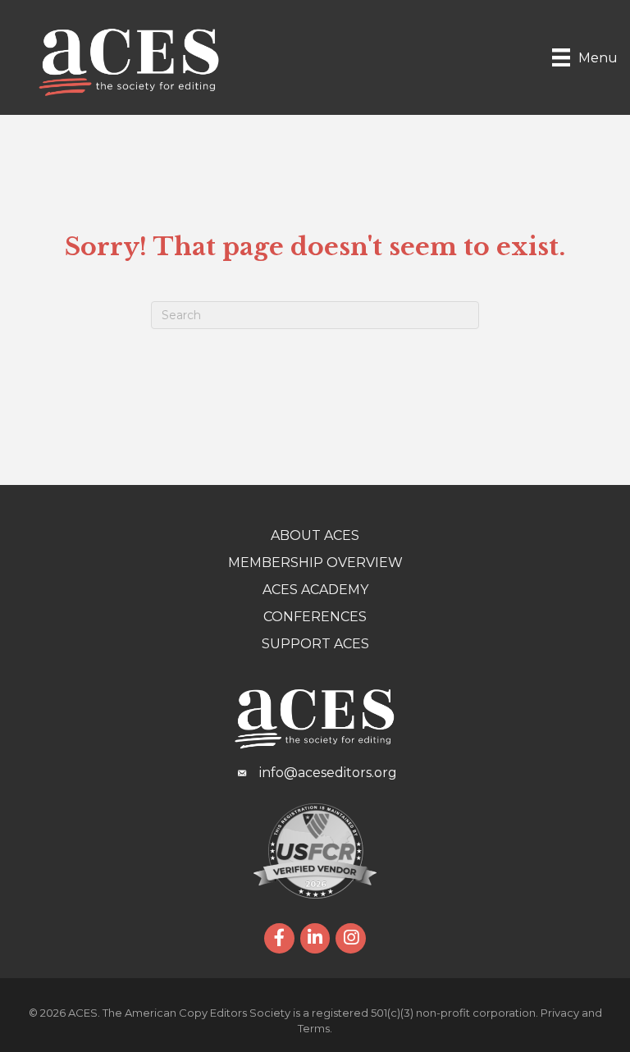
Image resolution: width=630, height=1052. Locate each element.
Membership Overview (315, 562)
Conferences (315, 616)
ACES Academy (315, 589)
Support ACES (315, 644)
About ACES (315, 535)
